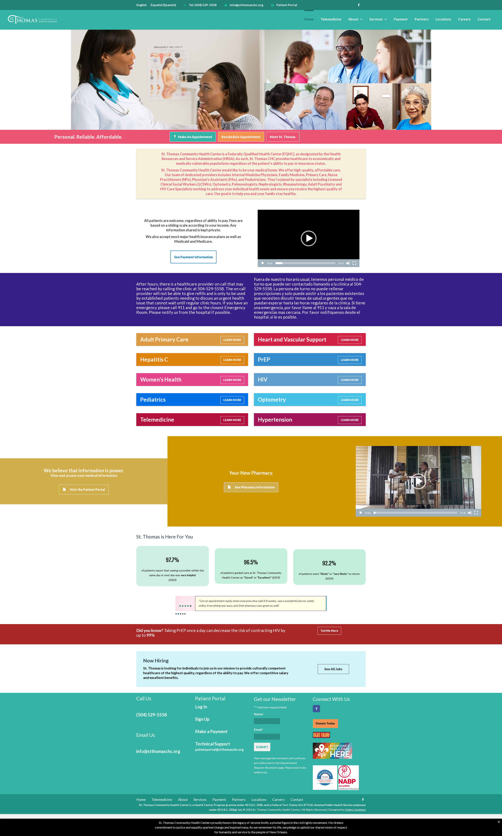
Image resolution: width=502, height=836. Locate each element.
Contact (484, 19)
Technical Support (219, 746)
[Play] (263, 263)
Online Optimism (355, 809)
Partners (421, 19)
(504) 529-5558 (151, 714)
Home (309, 19)
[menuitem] (143, 5)
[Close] (499, 822)
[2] (178, 613)
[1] (176, 613)
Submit (262, 747)
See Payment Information (193, 257)
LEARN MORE (232, 340)
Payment (401, 19)
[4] (182, 613)
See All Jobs (333, 669)
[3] (180, 613)
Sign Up (202, 719)
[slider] (305, 263)
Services (376, 19)
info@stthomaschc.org (246, 5)
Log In (201, 706)
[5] (185, 613)
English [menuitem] (141, 5)
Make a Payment (211, 731)
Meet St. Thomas (283, 137)
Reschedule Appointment (241, 137)
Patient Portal (286, 5)
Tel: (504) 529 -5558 (202, 5)
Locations (443, 19)
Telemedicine (331, 19)
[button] (308, 238)
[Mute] (348, 263)
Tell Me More (329, 630)
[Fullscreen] (354, 263)
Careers (464, 19)
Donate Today (325, 723)
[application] (308, 238)
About (353, 19)
